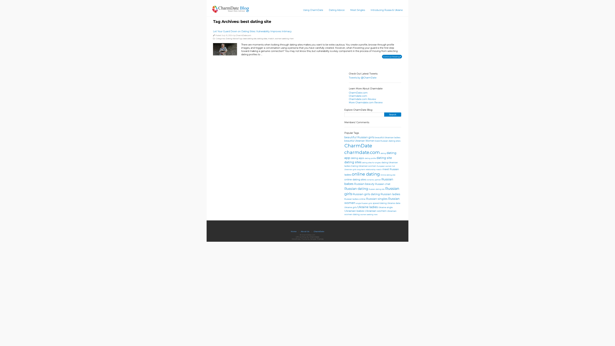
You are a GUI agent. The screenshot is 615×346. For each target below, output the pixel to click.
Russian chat (382, 183)
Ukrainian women (375, 210)
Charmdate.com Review (362, 99)
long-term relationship (366, 170)
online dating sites (355, 179)
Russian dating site (377, 189)
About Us (305, 232)
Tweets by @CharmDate (363, 77)
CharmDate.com (243, 35)
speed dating (380, 203)
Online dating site (388, 175)
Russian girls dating (366, 194)
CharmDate (358, 145)
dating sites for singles (371, 163)
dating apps (357, 158)
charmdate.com (362, 152)
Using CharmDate (313, 10)
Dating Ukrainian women (363, 166)
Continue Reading (391, 56)
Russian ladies (390, 194)
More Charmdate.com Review (366, 102)
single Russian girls (364, 203)
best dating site (249, 38)
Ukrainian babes (354, 210)
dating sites (262, 38)
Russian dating (356, 189)
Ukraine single (385, 207)
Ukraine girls (350, 207)
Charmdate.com (358, 96)
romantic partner (374, 180)
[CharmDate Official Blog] (230, 11)
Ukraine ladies (367, 207)
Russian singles (377, 198)
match (271, 38)
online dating (366, 174)
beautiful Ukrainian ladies (387, 137)
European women (384, 166)
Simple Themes (317, 239)
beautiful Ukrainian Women (359, 140)
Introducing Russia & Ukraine (387, 10)
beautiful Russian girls (359, 137)
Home (294, 232)
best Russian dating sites (387, 141)
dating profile (370, 158)
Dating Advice (337, 10)
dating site (384, 158)
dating (383, 153)
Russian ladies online (354, 199)
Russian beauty (364, 183)
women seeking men (284, 38)
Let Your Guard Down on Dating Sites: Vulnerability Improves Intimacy (252, 31)
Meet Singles (357, 10)
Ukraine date (393, 203)
